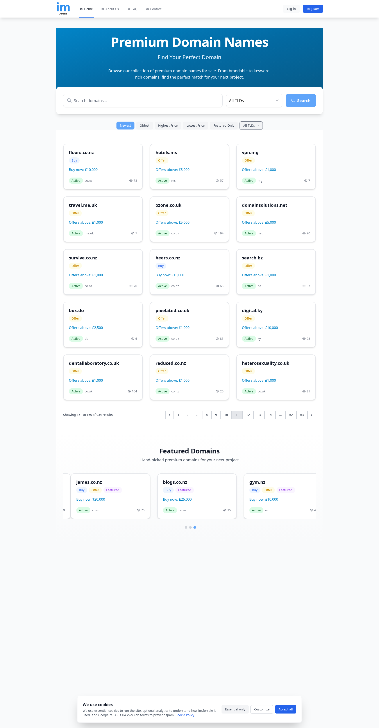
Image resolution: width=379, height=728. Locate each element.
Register (313, 9)
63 (302, 415)
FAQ (135, 9)
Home (88, 9)
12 (248, 415)
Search (304, 100)
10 (226, 415)
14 (270, 415)
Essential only (235, 709)
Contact (155, 9)
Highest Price (168, 125)
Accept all (286, 709)
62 (291, 415)
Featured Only (223, 125)
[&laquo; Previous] (169, 415)
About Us (112, 9)
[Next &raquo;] (311, 415)
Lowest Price (195, 125)
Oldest (144, 125)
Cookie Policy (184, 715)
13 (259, 415)
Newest (125, 125)
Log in (291, 9)
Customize (262, 709)
